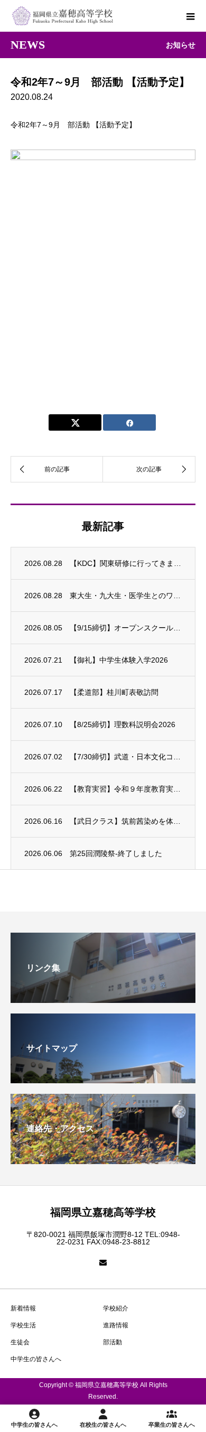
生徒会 (20, 1342)
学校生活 (23, 1325)
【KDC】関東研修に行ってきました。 (126, 563)
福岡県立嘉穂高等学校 (103, 1212)
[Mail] (103, 1262)
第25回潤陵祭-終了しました (116, 853)
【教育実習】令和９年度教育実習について (126, 789)
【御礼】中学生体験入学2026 (119, 660)
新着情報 (23, 1308)
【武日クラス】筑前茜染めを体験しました (126, 821)
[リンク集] (103, 998)
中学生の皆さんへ (36, 1359)
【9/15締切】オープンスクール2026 (126, 628)
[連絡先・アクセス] (103, 1159)
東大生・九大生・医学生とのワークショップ (126, 595)
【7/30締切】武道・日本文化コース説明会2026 (126, 756)
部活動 (112, 1342)
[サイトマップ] (103, 1078)
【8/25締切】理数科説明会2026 (122, 724)
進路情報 (115, 1325)
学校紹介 (115, 1308)
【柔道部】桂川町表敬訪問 (114, 692)
